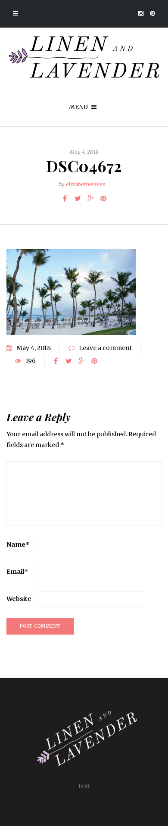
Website (18, 599)
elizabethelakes (86, 184)
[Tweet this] (77, 198)
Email (17, 572)
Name (17, 544)
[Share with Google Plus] (90, 198)
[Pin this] (103, 198)
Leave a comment (105, 348)
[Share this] (64, 198)
